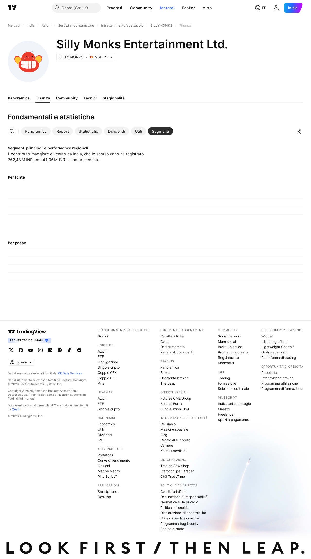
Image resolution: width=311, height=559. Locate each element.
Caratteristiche (172, 336)
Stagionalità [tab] (114, 98)
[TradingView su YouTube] (30, 350)
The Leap (167, 383)
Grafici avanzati (273, 352)
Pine (101, 383)
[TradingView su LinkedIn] (50, 350)
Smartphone (107, 491)
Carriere (166, 445)
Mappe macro (109, 471)
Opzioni (104, 466)
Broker (188, 7)
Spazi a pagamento (233, 420)
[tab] (36, 131)
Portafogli (105, 455)
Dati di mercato (172, 347)
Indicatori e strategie (234, 404)
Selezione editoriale (233, 388)
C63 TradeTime (172, 476)
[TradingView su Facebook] (20, 350)
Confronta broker (174, 378)
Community (141, 7)
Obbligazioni (108, 362)
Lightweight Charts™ (277, 347)
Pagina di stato (172, 529)
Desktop (104, 497)
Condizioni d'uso (173, 491)
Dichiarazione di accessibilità (183, 513)
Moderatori (226, 363)
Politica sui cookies (175, 507)
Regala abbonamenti (176, 352)
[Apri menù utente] (276, 8)
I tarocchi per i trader (177, 471)
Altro (207, 7)
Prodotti (114, 7)
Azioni (102, 351)
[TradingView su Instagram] (40, 350)
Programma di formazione (281, 388)
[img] (106, 57)
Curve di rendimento (114, 460)
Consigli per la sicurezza (179, 518)
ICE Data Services (69, 373)
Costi (164, 341)
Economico (106, 424)
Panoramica (169, 367)
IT (264, 7)
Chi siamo (168, 424)
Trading (224, 378)
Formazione (227, 383)
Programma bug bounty (179, 523)
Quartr (16, 409)
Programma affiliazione (279, 383)
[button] (126, 8)
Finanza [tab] (42, 98)
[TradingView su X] (11, 350)
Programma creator (233, 352)
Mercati (167, 7)
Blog (163, 435)
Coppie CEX (107, 372)
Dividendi (105, 435)
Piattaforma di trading (278, 357)
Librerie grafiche (274, 341)
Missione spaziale (174, 429)
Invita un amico (230, 347)
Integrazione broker (277, 378)
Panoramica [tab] (19, 98)
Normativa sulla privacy (179, 502)
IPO (101, 440)
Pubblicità (269, 372)
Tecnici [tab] (90, 98)
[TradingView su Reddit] (79, 350)
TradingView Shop (174, 466)
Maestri (224, 409)
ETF (101, 356)
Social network (229, 336)
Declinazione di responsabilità (183, 497)
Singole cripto (109, 367)
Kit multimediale (172, 451)
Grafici (103, 336)
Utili (101, 429)
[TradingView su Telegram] (59, 350)
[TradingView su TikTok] (69, 350)
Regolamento (228, 357)
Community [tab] (67, 98)
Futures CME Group (175, 398)
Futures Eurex (171, 404)
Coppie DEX (107, 378)
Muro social (227, 341)
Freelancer (226, 414)
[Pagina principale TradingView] (12, 7)
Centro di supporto (175, 440)
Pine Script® (107, 476)
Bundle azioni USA (174, 409)
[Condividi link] (299, 131)
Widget (267, 336)
